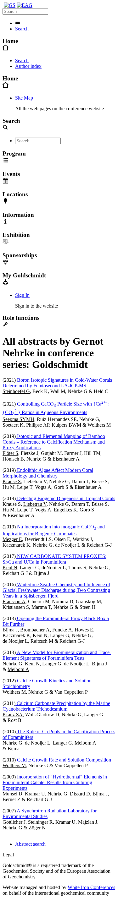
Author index (28, 66)
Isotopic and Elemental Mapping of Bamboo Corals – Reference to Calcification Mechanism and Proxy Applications (54, 442)
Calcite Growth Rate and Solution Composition (63, 759)
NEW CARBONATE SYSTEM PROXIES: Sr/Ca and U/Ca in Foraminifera (54, 559)
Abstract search (30, 844)
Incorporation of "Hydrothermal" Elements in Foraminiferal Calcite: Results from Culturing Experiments (55, 782)
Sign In (22, 295)
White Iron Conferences (91, 887)
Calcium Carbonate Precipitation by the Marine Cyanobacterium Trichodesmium (56, 706)
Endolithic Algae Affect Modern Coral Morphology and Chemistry (48, 472)
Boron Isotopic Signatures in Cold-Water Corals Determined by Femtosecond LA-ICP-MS (57, 382)
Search (22, 28)
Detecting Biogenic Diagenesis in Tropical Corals (65, 498)
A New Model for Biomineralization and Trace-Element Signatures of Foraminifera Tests (57, 655)
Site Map (24, 98)
